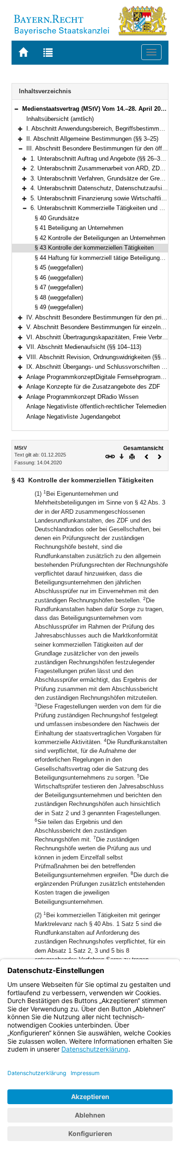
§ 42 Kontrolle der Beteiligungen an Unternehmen (100, 237)
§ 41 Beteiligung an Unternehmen (79, 227)
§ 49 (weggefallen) (59, 307)
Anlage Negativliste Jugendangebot (73, 416)
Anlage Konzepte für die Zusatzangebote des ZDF (93, 386)
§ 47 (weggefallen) (59, 287)
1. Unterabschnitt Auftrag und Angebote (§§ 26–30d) (99, 158)
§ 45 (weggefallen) (59, 267)
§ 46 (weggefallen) (59, 277)
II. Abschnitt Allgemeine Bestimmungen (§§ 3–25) (92, 138)
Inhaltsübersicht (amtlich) (60, 118)
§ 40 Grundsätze (57, 218)
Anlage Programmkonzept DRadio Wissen (82, 396)
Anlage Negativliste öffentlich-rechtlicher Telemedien (96, 406)
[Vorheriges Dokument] (147, 456)
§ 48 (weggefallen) (59, 297)
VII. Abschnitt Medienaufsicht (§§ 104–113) (83, 346)
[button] (16, 108)
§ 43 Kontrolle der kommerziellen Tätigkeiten (94, 247)
